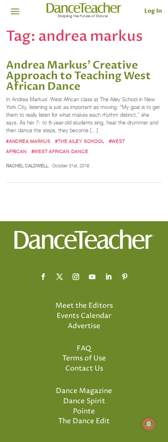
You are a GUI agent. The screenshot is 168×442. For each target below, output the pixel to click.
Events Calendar (84, 316)
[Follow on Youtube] (92, 276)
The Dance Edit (84, 421)
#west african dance (59, 151)
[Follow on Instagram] (75, 276)
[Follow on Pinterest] (124, 276)
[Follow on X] (59, 276)
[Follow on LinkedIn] (108, 276)
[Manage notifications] (148, 424)
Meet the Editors (84, 306)
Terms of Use (84, 358)
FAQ (84, 348)
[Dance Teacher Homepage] (84, 10)
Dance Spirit (84, 401)
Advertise (84, 326)
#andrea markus (28, 141)
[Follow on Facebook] (43, 276)
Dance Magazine (84, 391)
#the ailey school (79, 141)
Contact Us (84, 368)
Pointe (84, 411)
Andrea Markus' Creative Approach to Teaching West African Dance (78, 76)
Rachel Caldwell (27, 166)
